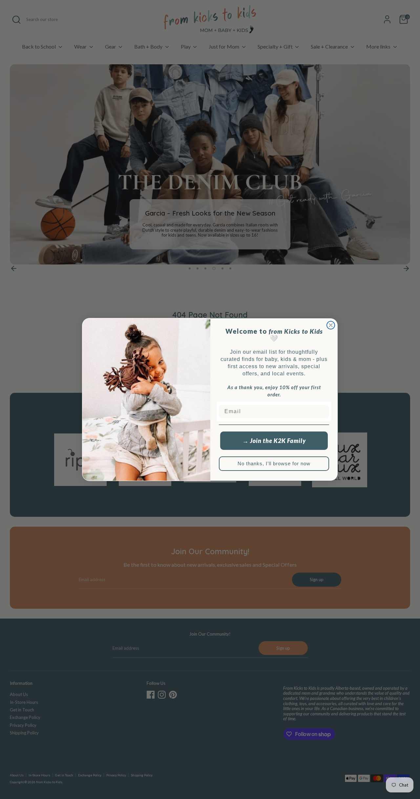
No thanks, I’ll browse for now (274, 463)
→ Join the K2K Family (274, 440)
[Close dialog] (331, 325)
